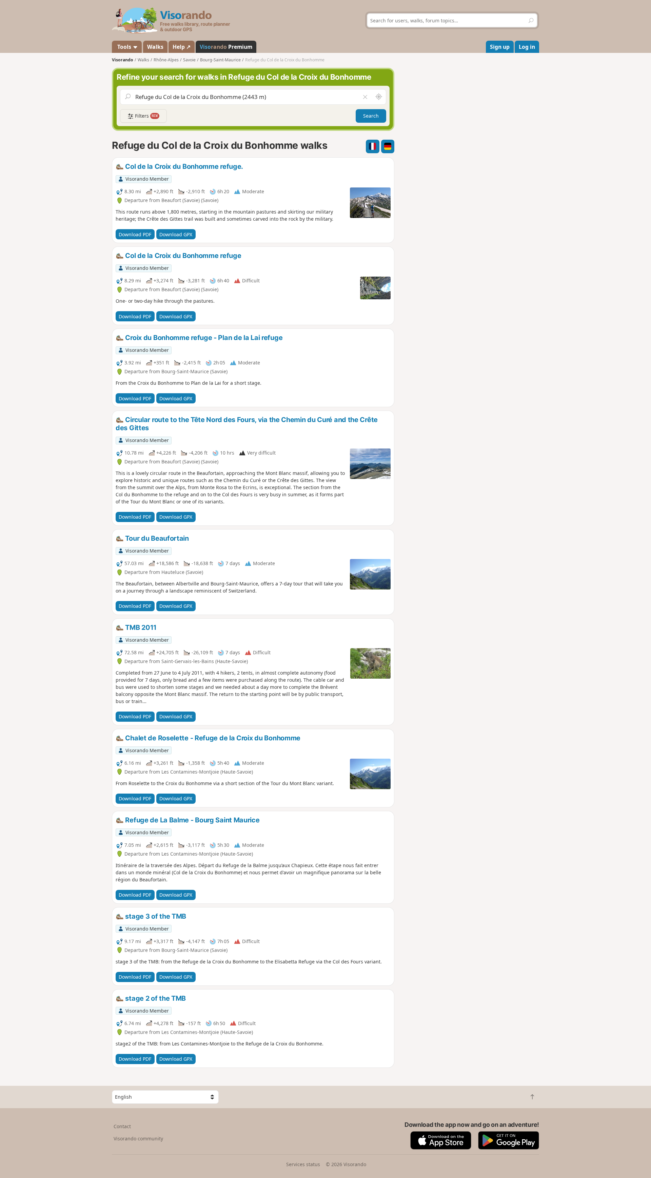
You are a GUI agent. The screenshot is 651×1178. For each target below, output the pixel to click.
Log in (527, 47)
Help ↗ (182, 47)
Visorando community (138, 1138)
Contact (122, 1126)
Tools (124, 47)
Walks (155, 47)
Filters (146, 116)
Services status (303, 1164)
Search (371, 116)
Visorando (122, 60)
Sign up (500, 47)
